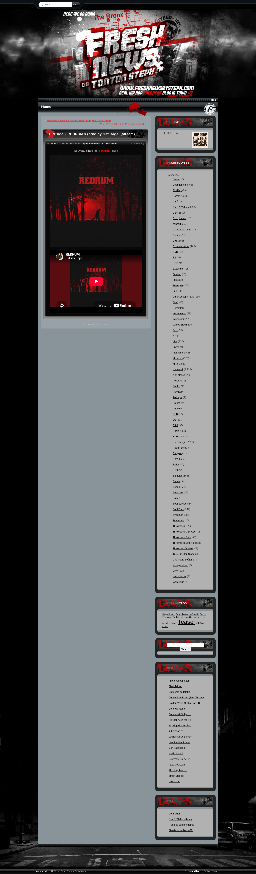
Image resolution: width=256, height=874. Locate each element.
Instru (182, 617)
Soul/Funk (178, 509)
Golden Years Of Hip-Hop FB (184, 703)
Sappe (176, 481)
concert (177, 224)
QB (174, 419)
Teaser (186, 621)
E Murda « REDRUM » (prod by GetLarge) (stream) (92, 134)
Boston (176, 196)
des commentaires (181, 824)
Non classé (179, 375)
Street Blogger (176, 775)
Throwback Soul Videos (186, 543)
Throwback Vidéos (183, 548)
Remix (176, 459)
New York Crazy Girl (179, 759)
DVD (175, 252)
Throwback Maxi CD (184, 531)
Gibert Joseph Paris (183, 296)
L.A (194, 617)
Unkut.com (174, 781)
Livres (176, 347)
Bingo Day (65, 871)
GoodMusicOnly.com (180, 714)
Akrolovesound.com (179, 680)
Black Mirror (175, 686)
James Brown (180, 324)
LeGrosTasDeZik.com (180, 736)
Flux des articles (180, 819)
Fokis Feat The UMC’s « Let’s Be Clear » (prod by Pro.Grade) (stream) (79, 120)
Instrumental (179, 313)
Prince (176, 408)
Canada (195, 614)
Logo (198, 617)
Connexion (175, 813)
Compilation (179, 218)
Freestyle (178, 285)
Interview (178, 319)
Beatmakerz (98, 143)
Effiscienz (167, 617)
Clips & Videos (181, 207)
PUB (175, 414)
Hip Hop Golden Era (180, 725)
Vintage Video (180, 565)
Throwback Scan (182, 537)
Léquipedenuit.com (179, 742)
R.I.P (175, 425)
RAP (108, 143)
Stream (114, 143)
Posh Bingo (80, 871)
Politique (177, 397)
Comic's (177, 212)
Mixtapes (178, 358)
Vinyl (175, 570)
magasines (179, 352)
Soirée (176, 498)
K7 (174, 335)
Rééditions (179, 447)
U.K (198, 623)
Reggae (177, 453)
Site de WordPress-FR (181, 830)
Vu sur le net (179, 576)
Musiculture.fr (176, 753)
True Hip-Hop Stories (184, 554)
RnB (175, 464)
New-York (178, 369)
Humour (177, 308)
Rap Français (180, 442)
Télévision (178, 520)
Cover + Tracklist (182, 229)
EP (174, 257)
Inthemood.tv (176, 731)
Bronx (179, 614)
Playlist (177, 391)
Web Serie (178, 582)
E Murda (104, 150)
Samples (177, 475)
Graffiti (175, 617)
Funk (175, 291)
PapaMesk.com (177, 764)
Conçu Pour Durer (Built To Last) (186, 697)
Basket (176, 179)
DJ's (175, 240)
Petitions (177, 380)
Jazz (175, 330)
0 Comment (136, 143)
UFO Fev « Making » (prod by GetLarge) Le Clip (122, 124)
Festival (177, 274)
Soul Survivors (181, 503)
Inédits (189, 617)
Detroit (203, 614)
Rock (175, 470)
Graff (175, 302)
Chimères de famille (179, 692)
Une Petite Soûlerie (183, 559)
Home (46, 107)
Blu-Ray (177, 190)
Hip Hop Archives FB (180, 720)
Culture (177, 235)
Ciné (175, 201)
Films (176, 280)
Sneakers (178, 492)
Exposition (178, 268)
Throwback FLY (181, 526)
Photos (176, 386)
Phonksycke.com (178, 770)
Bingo (56, 871)
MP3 (175, 363)
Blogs (165, 614)
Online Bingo (211, 871)
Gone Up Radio (177, 708)
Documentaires (181, 246)
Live (175, 341)
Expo (175, 263)
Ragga (174, 623)
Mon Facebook (177, 748)
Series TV (178, 487)
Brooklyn (186, 614)
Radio (176, 431)
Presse (176, 403)
